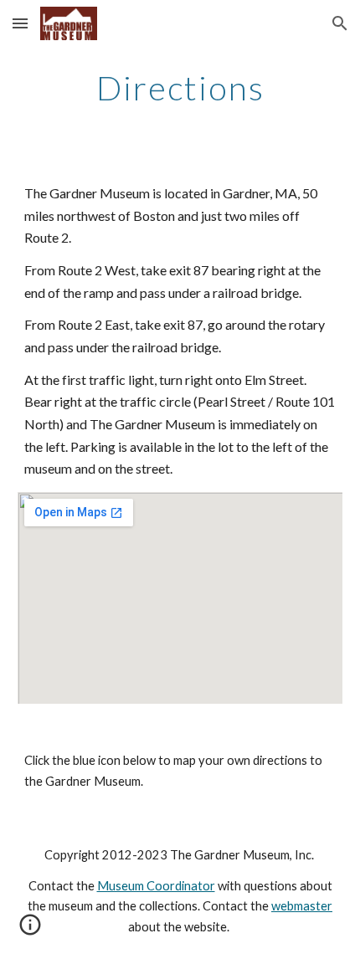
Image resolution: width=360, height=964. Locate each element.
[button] (20, 23)
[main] (180, 88)
